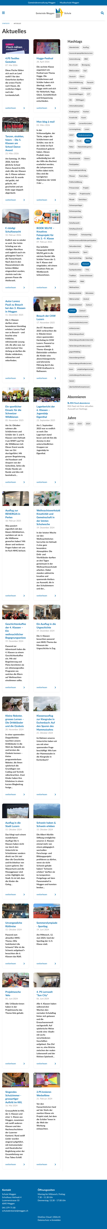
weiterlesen (10, 108)
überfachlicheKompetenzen (79, 387)
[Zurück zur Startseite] (53, 13)
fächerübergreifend (76, 334)
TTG (87, 270)
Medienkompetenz (85, 135)
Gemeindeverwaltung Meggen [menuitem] (43, 3)
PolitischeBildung (75, 182)
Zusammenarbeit (75, 305)
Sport (85, 252)
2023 (71, 429)
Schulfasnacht (74, 223)
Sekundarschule (75, 246)
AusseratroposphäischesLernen (81, 53)
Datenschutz (43, 1220)
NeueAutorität (74, 158)
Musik (79, 141)
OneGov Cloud (44, 1217)
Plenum (72, 176)
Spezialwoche (74, 252)
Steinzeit (85, 264)
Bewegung (86, 65)
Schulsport (73, 234)
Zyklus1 (89, 305)
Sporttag (89, 258)
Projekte (72, 194)
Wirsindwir (89, 293)
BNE (86, 59)
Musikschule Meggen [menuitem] (70, 3)
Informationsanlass (76, 106)
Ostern (87, 158)
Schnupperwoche (75, 217)
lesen (71, 369)
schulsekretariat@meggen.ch (15, 1211)
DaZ (85, 71)
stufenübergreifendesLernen (80, 375)
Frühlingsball (86, 88)
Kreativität (73, 117)
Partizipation (74, 164)
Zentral (86, 299)
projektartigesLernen (85, 369)
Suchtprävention (75, 270)
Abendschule (74, 47)
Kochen (86, 111)
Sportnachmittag (75, 258)
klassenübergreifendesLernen (80, 363)
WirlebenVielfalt (75, 293)
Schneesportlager (75, 205)
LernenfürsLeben (85, 123)
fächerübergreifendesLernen (80, 346)
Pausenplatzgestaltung (77, 170)
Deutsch (72, 76)
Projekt (86, 188)
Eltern (82, 76)
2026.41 (57, 1217)
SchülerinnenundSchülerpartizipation (82, 240)
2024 (88, 424)
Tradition (72, 275)
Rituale (71, 199)
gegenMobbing (74, 352)
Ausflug (86, 47)
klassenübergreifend (76, 357)
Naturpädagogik (75, 153)
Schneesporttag (75, 211)
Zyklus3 (82, 311)
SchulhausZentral (75, 229)
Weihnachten (74, 287)
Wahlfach (72, 281)
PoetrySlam (83, 176)
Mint (71, 141)
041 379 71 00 (8, 1208)
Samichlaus (83, 199)
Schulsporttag (86, 234)
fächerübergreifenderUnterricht (81, 340)
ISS (70, 100)
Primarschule (74, 188)
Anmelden (56, 1220)
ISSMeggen (80, 100)
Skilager (88, 246)
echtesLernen (74, 328)
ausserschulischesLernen (78, 322)
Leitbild (72, 123)
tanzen (71, 381)
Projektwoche (85, 194)
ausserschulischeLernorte (78, 316)
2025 (80, 424)
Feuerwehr (73, 88)
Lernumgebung (75, 129)
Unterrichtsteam (86, 275)
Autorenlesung (74, 59)
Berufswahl (73, 65)
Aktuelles (17, 23)
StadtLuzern (73, 264)
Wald (82, 281)
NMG (88, 141)
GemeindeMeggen (76, 94)
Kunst (83, 117)
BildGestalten (74, 71)
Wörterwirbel (74, 299)
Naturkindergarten (85, 147)
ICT (88, 94)
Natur (71, 147)
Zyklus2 (72, 311)
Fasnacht (90, 82)
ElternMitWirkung (76, 82)
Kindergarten (74, 111)
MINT (71, 135)
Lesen (87, 129)
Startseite (6, 23)
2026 (71, 424)
